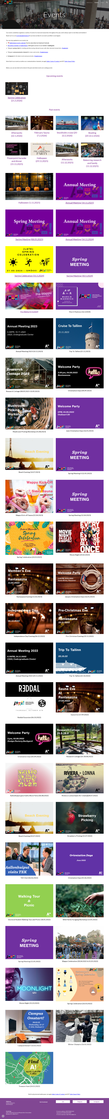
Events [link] (97, 2)
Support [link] (77, 2)
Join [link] (83, 2)
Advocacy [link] (89, 2)
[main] (54, 14)
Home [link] (71, 2)
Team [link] (102, 2)
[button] (107, 2)
